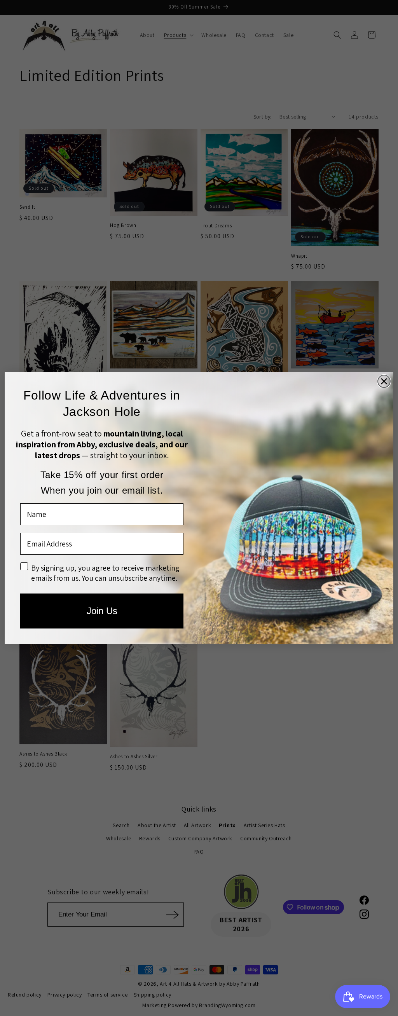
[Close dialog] (384, 381)
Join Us (102, 611)
